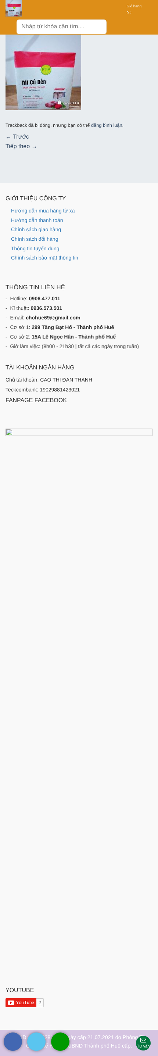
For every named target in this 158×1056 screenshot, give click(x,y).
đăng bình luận (106, 125)
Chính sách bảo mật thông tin (44, 258)
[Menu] (10, 26)
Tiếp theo (21, 146)
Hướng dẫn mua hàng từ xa (43, 211)
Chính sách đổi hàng (34, 239)
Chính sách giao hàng (36, 229)
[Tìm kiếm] (98, 26)
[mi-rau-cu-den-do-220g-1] (43, 72)
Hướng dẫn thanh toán (37, 220)
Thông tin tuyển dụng (35, 248)
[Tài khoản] (116, 10)
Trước (17, 137)
